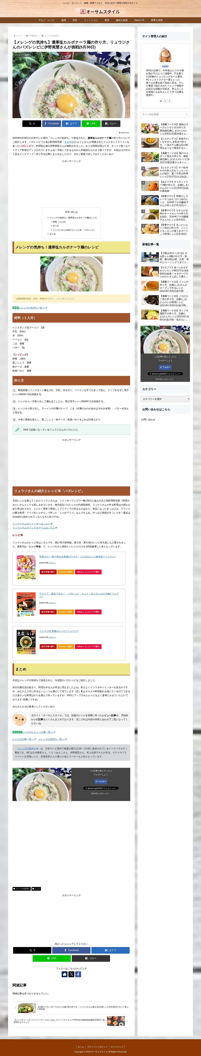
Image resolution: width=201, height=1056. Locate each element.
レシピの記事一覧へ (23, 739)
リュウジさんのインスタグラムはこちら (34, 528)
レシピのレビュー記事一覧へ (37, 732)
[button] (111, 123)
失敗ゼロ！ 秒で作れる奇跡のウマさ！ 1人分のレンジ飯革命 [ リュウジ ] (77, 556)
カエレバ (52, 563)
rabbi (165, 66)
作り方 (56, 226)
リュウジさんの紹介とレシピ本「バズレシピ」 (74, 230)
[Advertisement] (71, 183)
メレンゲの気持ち (26, 748)
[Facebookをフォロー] (78, 974)
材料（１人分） (60, 222)
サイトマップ (117, 1047)
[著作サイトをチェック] (65, 974)
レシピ (37, 889)
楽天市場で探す (48, 572)
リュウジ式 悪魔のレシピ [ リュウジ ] (58, 631)
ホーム (81, 1047)
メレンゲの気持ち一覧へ (32, 308)
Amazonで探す (65, 572)
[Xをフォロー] (71, 974)
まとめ (53, 234)
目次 (67, 212)
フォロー (102, 781)
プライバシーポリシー (97, 1047)
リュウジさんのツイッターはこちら (31, 524)
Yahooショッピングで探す (88, 572)
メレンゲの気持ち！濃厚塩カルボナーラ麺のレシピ (73, 218)
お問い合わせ (148, 419)
